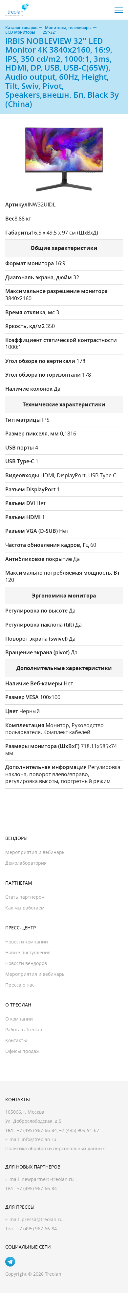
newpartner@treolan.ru (48, 1179)
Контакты (16, 1040)
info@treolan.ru (39, 1139)
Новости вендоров (26, 963)
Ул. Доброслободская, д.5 (33, 1121)
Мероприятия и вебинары (35, 852)
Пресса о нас (19, 985)
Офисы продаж (22, 1051)
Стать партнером (25, 897)
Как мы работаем (24, 908)
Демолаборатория (26, 863)
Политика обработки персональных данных (55, 1148)
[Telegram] (10, 1262)
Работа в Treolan (23, 1029)
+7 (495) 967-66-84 (37, 1130)
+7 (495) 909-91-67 (79, 1130)
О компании (19, 1019)
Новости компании (26, 942)
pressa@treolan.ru (42, 1219)
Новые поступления (28, 952)
